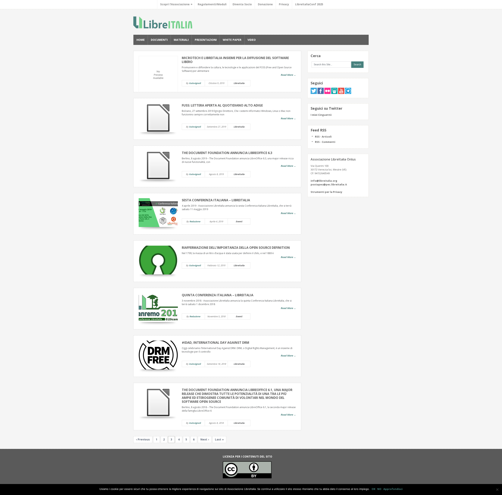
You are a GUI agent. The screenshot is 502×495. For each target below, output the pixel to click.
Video (251, 40)
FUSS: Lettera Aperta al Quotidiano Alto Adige (222, 105)
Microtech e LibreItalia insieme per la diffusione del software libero (235, 60)
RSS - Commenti (325, 142)
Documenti (159, 40)
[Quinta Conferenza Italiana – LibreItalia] (158, 307)
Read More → (288, 75)
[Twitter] (314, 93)
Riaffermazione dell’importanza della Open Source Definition (236, 247)
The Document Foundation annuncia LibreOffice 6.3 (227, 153)
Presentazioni (206, 40)
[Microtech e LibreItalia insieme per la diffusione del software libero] (158, 75)
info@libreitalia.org (324, 180)
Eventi (239, 221)
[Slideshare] (334, 93)
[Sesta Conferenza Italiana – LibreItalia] (158, 212)
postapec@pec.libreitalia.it (329, 184)
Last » (219, 439)
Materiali (181, 40)
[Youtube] (341, 93)
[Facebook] (320, 93)
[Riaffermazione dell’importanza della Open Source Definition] (158, 260)
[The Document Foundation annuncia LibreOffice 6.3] (158, 165)
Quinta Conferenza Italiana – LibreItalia (217, 295)
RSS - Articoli (323, 136)
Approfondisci (393, 489)
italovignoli (195, 83)
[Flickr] (327, 93)
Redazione (194, 221)
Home (140, 40)
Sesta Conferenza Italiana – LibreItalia (216, 200)
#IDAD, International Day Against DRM (215, 342)
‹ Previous (143, 439)
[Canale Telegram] (348, 93)
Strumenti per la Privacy (326, 192)
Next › (204, 439)
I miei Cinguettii (321, 115)
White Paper (232, 40)
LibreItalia (162, 22)
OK (373, 489)
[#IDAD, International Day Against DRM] (158, 355)
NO (379, 489)
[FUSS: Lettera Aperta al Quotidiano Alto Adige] (158, 117)
